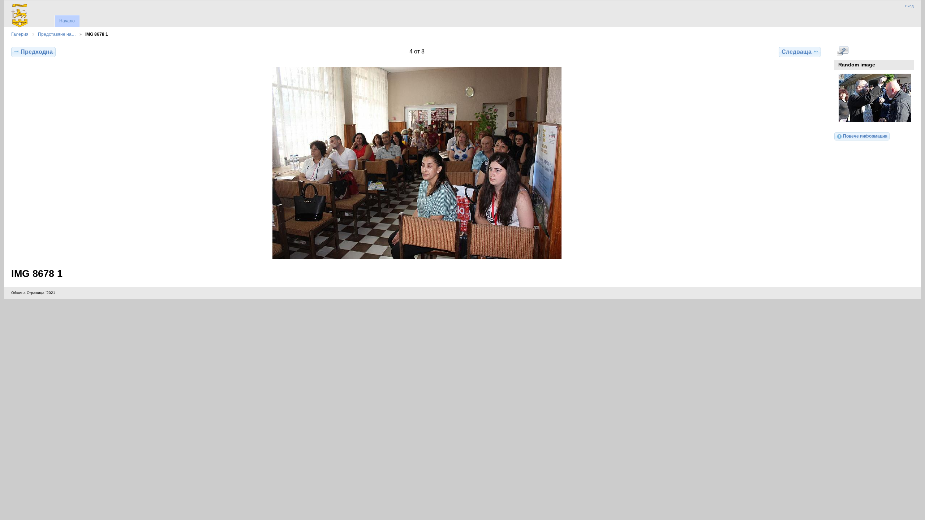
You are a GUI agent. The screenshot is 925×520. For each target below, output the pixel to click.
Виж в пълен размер (842, 51)
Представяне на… (57, 34)
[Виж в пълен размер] (416, 163)
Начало (67, 20)
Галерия (20, 34)
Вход (909, 6)
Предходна (37, 52)
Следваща (797, 52)
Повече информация (865, 136)
